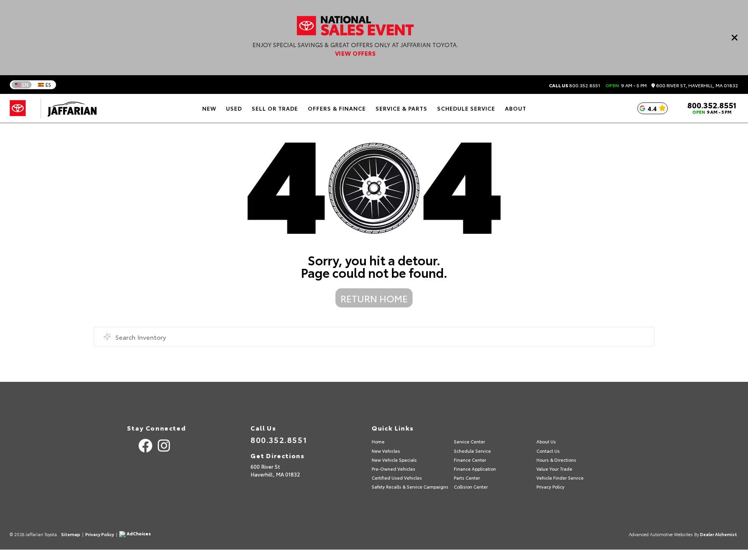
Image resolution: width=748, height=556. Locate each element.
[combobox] (374, 336)
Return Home (374, 298)
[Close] (735, 37)
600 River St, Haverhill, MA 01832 (696, 85)
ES (48, 84)
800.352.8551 (574, 85)
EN (25, 84)
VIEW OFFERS (355, 53)
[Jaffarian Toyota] (68, 108)
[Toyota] (18, 108)
